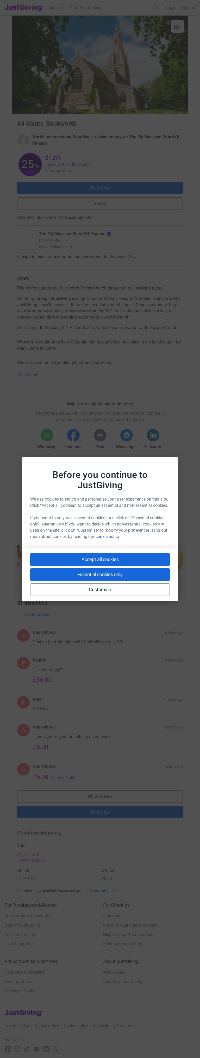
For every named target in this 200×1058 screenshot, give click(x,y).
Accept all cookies (100, 559)
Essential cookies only (100, 574)
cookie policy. (108, 536)
